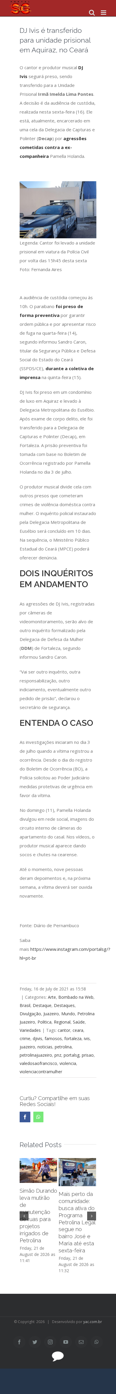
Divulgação (30, 1013)
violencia (67, 1063)
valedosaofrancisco (38, 1063)
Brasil (25, 1005)
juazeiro (27, 1047)
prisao (88, 1055)
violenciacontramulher (41, 1071)
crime (25, 1038)
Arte (52, 997)
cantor (64, 1030)
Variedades (30, 1030)
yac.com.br (92, 1321)
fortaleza (72, 1038)
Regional (62, 1022)
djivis (37, 1038)
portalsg (71, 1055)
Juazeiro (51, 1013)
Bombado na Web (75, 997)
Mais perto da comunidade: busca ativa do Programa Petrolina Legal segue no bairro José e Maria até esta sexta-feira (77, 1222)
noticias (44, 1047)
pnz (57, 1055)
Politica (44, 1022)
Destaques (64, 1005)
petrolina (63, 1047)
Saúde (79, 1022)
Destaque (42, 1005)
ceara (78, 1030)
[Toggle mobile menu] (104, 12)
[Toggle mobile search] (92, 12)
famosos (53, 1038)
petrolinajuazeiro (36, 1055)
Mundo (68, 1013)
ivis (87, 1038)
